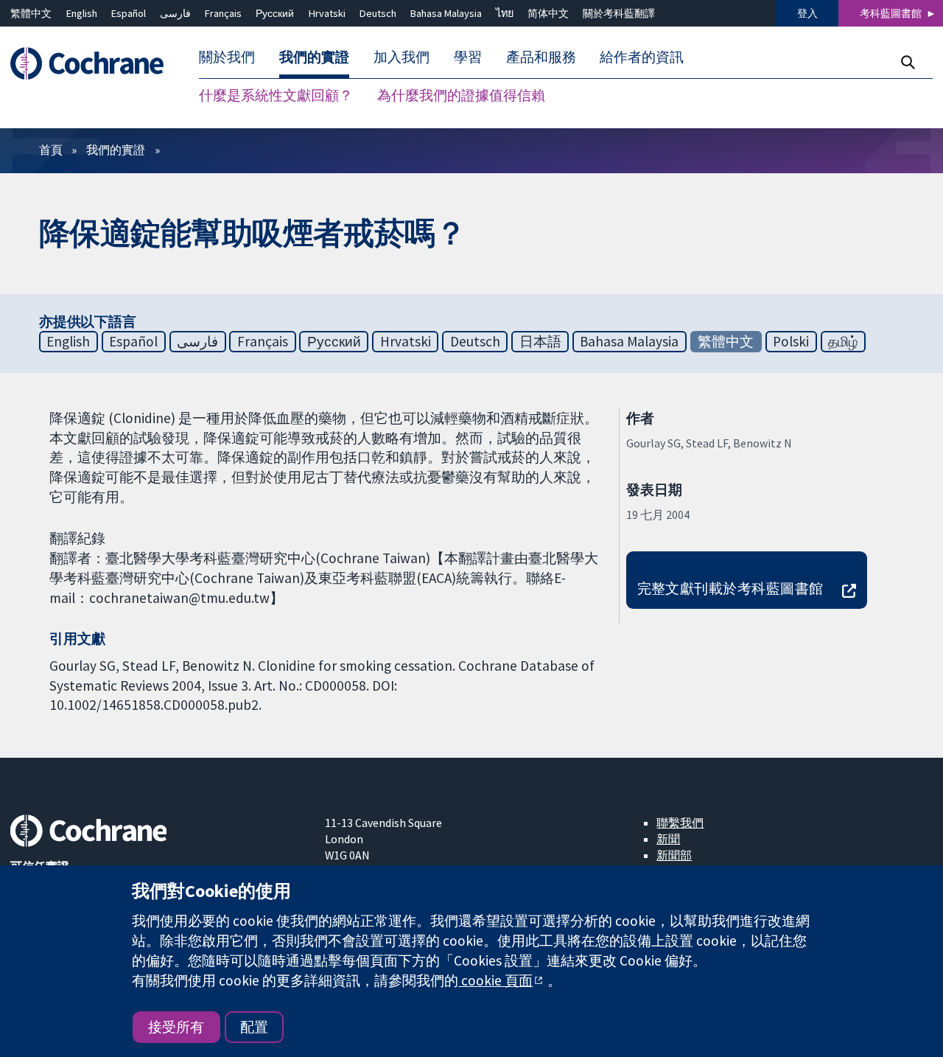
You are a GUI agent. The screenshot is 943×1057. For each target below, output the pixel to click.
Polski (791, 341)
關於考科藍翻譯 (619, 13)
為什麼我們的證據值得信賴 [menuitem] (461, 96)
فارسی (175, 13)
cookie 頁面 (495, 980)
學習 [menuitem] (468, 57)
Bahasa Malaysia (446, 13)
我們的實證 (115, 149)
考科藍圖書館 (891, 13)
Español (128, 13)
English (81, 13)
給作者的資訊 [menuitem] (642, 57)
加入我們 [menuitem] (402, 57)
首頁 (51, 149)
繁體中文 (31, 13)
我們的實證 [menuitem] (314, 57)
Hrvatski (327, 13)
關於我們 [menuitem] (227, 57)
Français (223, 13)
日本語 (540, 341)
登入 (807, 13)
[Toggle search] (907, 62)
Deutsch (378, 13)
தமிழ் (843, 341)
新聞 (668, 838)
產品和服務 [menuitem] (541, 57)
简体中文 (548, 13)
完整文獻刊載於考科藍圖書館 (730, 588)
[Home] (94, 64)
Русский (275, 13)
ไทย (504, 13)
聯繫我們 (680, 822)
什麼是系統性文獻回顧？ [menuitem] (276, 96)
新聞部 (674, 855)
